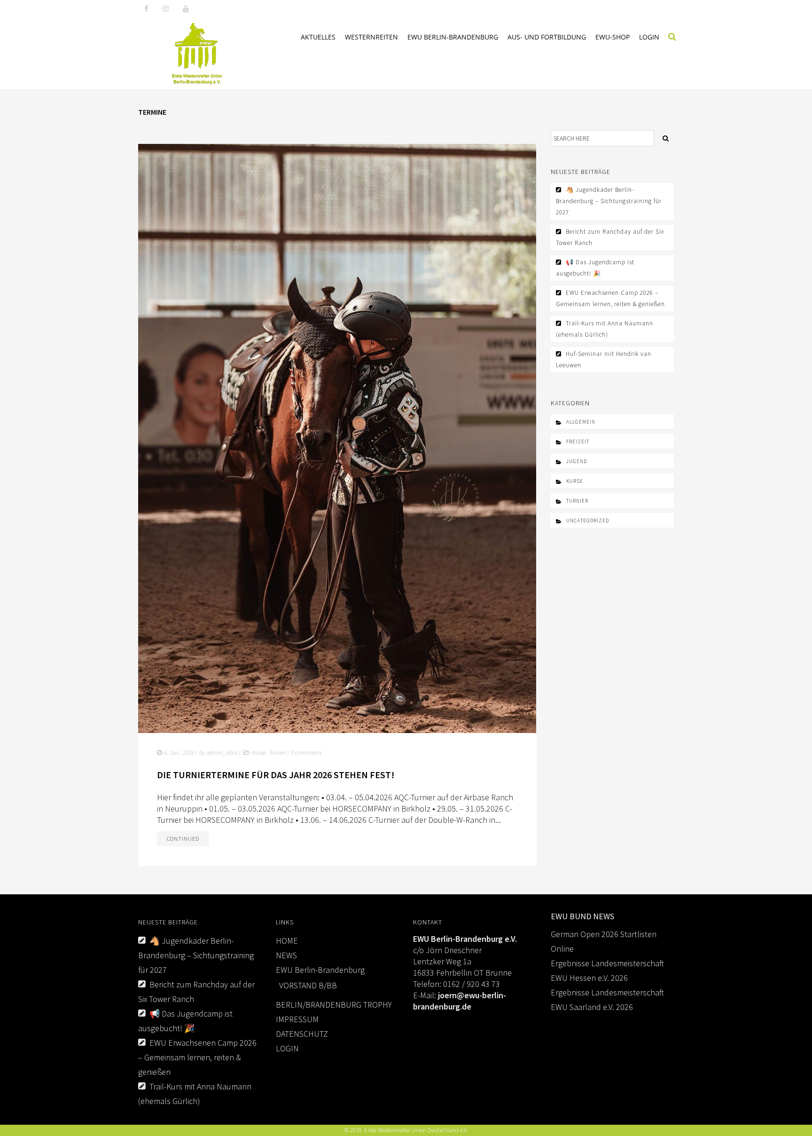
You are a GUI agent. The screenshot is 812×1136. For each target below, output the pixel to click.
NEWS (286, 955)
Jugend (576, 461)
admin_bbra (221, 753)
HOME (287, 940)
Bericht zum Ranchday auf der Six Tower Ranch (610, 237)
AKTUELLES (318, 36)
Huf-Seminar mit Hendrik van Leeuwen (603, 359)
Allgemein (580, 421)
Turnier (276, 753)
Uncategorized (587, 520)
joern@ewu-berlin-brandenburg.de (459, 1001)
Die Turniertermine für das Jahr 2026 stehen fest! (275, 775)
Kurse (258, 753)
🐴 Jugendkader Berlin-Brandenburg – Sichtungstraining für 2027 (609, 201)
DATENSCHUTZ (302, 1033)
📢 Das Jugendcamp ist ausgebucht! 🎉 (595, 267)
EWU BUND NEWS (582, 916)
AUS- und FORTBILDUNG (547, 36)
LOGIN (649, 36)
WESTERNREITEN (371, 36)
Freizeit (577, 441)
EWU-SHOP (612, 36)
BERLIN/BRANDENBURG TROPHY (334, 1004)
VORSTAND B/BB (308, 985)
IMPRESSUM (297, 1019)
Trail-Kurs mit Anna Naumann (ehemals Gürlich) (604, 329)
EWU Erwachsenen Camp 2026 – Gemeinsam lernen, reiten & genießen (610, 298)
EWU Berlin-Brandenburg (452, 36)
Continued (183, 838)
